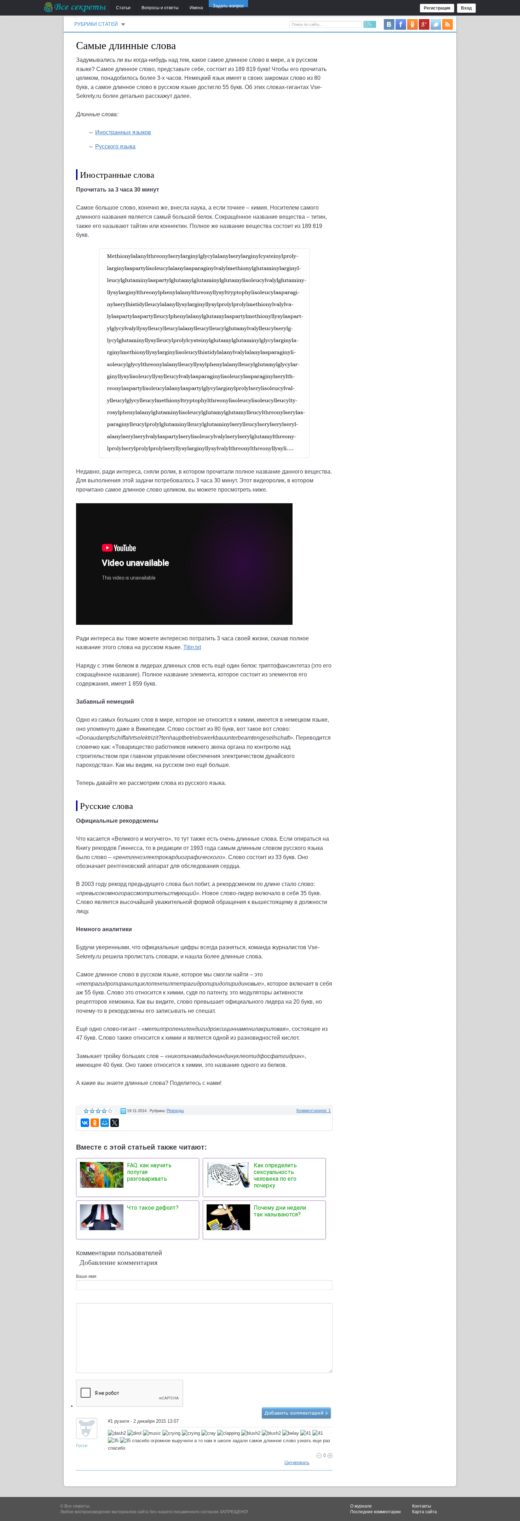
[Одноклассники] (95, 1122)
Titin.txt (192, 647)
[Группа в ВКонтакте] (389, 24)
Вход (466, 8)
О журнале (361, 1506)
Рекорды (175, 1110)
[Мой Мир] (104, 1122)
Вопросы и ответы (160, 7)
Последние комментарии (375, 1511)
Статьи (123, 7)
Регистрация (437, 8)
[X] (114, 1122)
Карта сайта (424, 1511)
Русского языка (115, 146)
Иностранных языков (123, 132)
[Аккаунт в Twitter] (436, 24)
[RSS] (447, 24)
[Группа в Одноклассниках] (412, 24)
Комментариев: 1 (313, 1110)
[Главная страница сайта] (75, 7)
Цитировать (297, 1462)
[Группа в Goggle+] (424, 24)
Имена (196, 7)
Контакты (421, 1506)
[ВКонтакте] (85, 1122)
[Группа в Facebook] (400, 24)
